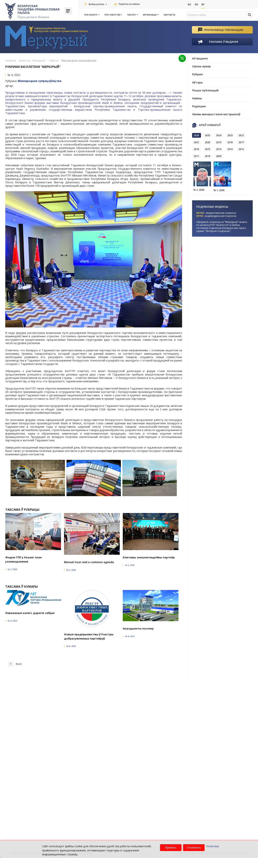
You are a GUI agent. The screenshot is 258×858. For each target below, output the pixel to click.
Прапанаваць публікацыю (223, 30)
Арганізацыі (150, 14)
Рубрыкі (197, 74)
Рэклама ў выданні (223, 42)
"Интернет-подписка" (218, 231)
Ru (189, 4)
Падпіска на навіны (129, 3)
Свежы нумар (201, 66)
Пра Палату (90, 14)
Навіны (197, 98)
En (196, 4)
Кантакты (169, 14)
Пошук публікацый (205, 90)
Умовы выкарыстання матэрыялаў (216, 114)
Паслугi (131, 14)
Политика (212, 846)
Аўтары (197, 82)
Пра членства (112, 14)
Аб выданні (200, 58)
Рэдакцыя (199, 106)
